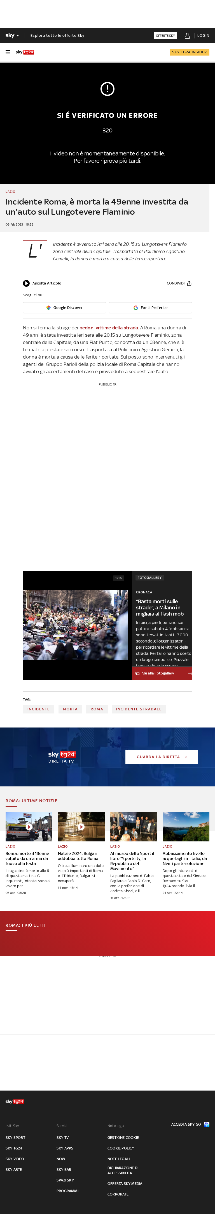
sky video (15, 1159)
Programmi (67, 1191)
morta (70, 709)
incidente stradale (139, 709)
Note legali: (117, 1126)
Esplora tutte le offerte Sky (58, 35)
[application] (42, 283)
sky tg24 (14, 1148)
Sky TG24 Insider (189, 52)
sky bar (64, 1169)
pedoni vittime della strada (109, 328)
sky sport (15, 1137)
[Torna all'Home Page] (25, 52)
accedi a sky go (186, 1124)
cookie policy (121, 1148)
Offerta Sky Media (125, 1183)
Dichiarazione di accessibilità (123, 1170)
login (203, 35)
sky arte (14, 1169)
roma (97, 709)
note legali (119, 1159)
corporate (118, 1194)
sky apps (65, 1148)
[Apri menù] (8, 52)
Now (61, 1159)
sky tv (63, 1137)
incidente (38, 709)
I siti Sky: (13, 1126)
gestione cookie (123, 1137)
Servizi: (62, 1126)
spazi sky (65, 1180)
